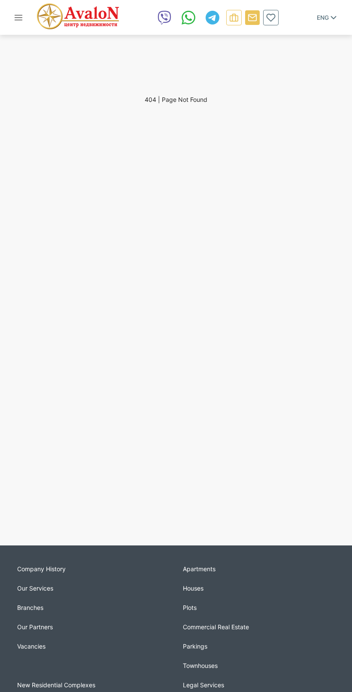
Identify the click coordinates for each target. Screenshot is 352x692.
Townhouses (200, 665)
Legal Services (203, 685)
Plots (190, 607)
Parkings (195, 646)
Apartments (199, 569)
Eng (323, 17)
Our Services (35, 588)
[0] (271, 17)
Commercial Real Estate (216, 627)
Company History (41, 569)
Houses (193, 588)
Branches (30, 607)
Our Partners (35, 627)
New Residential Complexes (56, 685)
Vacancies (31, 646)
